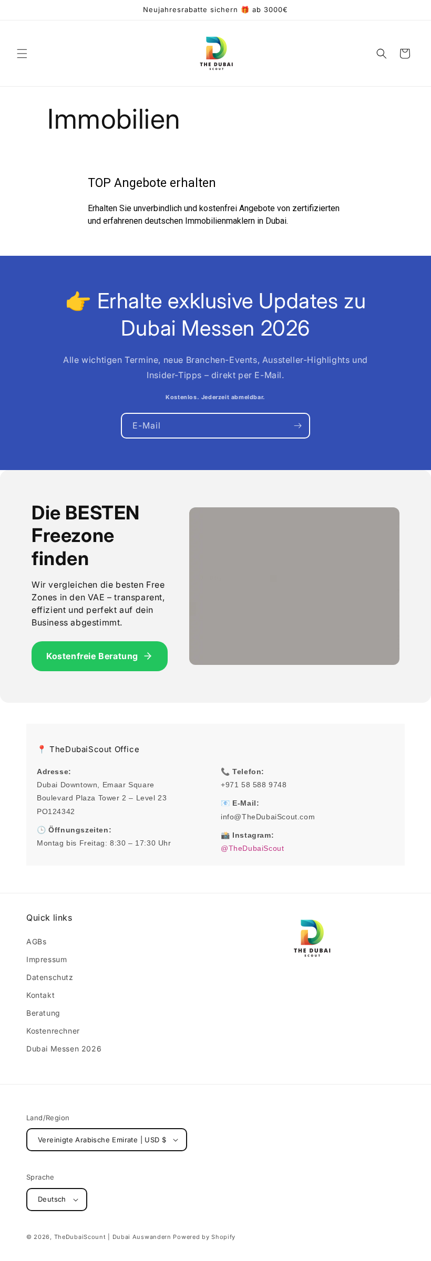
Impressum (46, 959)
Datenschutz (50, 977)
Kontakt (40, 995)
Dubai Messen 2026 (63, 1048)
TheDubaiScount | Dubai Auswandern (112, 1237)
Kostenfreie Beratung (92, 656)
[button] (22, 53)
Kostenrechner (53, 1030)
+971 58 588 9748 (254, 784)
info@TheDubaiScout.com (268, 816)
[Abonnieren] (297, 426)
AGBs (36, 942)
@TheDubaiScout (252, 848)
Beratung (43, 1012)
